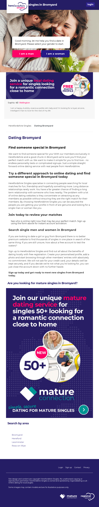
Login (60, 467)
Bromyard (17, 435)
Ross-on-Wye (19, 446)
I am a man (26, 53)
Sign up (68, 467)
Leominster (18, 442)
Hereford (16, 438)
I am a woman (55, 53)
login (90, 4)
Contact (77, 467)
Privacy (86, 467)
